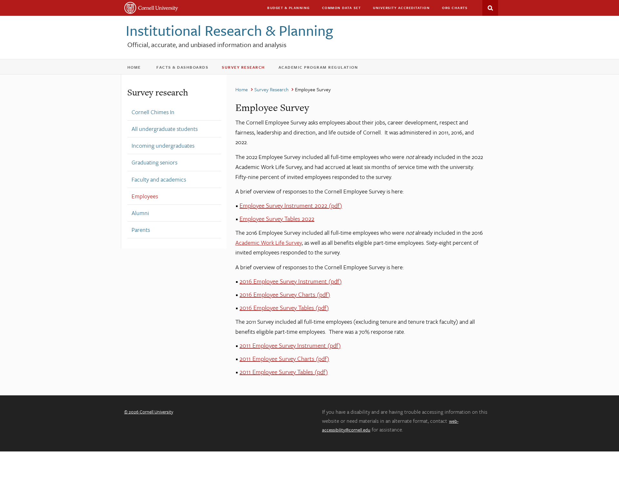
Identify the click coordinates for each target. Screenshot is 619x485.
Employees (145, 196)
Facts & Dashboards (186, 68)
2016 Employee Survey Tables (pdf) (284, 307)
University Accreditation (404, 9)
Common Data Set (341, 7)
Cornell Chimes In (153, 112)
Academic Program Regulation (323, 68)
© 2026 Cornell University (148, 411)
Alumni (140, 213)
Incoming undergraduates (163, 145)
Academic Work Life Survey (268, 242)
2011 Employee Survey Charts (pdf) (284, 358)
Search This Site (490, 8)
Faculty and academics (159, 179)
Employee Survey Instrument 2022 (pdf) (291, 205)
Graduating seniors (154, 162)
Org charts (454, 7)
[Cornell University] (151, 8)
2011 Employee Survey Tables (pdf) (284, 371)
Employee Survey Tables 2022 (277, 218)
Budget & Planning (288, 7)
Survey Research (247, 68)
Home (137, 68)
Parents (141, 229)
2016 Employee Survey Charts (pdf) (285, 294)
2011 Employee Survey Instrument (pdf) (290, 345)
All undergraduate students (165, 128)
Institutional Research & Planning (229, 30)
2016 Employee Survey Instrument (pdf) (291, 281)
